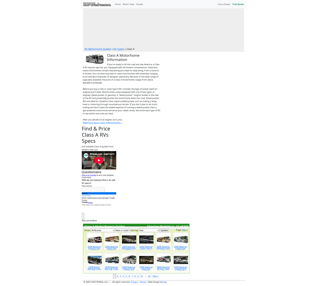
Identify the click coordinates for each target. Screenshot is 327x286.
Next (184, 230)
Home (118, 4)
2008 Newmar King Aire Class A (146, 269)
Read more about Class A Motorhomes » (102, 122)
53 (149, 276)
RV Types (118, 49)
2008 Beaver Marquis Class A (94, 269)
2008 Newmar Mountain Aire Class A (129, 248)
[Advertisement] (163, 28)
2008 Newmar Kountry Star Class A (94, 248)
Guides (139, 4)
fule (165, 281)
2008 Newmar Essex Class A (146, 247)
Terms (143, 281)
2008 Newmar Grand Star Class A (180, 248)
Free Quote (238, 4)
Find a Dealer (224, 4)
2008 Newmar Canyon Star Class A (129, 269)
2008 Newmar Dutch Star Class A (111, 248)
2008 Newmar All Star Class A (163, 269)
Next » (156, 276)
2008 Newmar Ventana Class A (163, 248)
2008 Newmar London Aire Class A (180, 269)
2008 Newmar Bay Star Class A (111, 269)
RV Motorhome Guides (98, 49)
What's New (128, 4)
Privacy (134, 281)
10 (141, 276)
